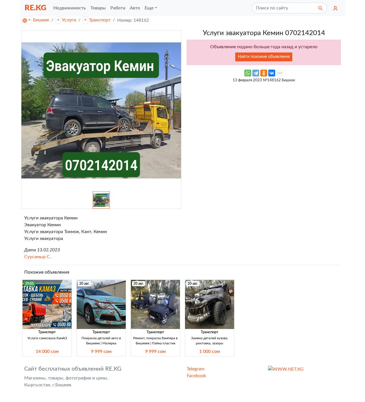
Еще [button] (149, 8)
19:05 (29, 283)
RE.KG (35, 8)
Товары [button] (98, 8)
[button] (335, 8)
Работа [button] (117, 8)
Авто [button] (135, 8)
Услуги (69, 20)
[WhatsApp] (247, 73)
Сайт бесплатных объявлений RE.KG (72, 369)
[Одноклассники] (263, 73)
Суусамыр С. (37, 256)
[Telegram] (255, 73)
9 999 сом (101, 351)
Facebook (196, 375)
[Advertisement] (264, 125)
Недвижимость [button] (69, 8)
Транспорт (100, 20)
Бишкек (41, 20)
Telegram (195, 369)
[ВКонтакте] (271, 73)
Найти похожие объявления (264, 57)
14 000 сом (47, 351)
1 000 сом (209, 351)
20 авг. (84, 283)
